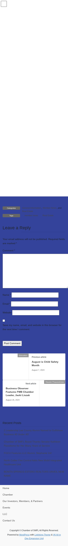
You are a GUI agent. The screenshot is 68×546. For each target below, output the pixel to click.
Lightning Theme (43, 535)
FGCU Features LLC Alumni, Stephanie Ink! (28, 453)
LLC (5, 514)
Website (7, 312)
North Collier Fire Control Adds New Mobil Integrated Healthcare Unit (33, 462)
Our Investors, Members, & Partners (23, 501)
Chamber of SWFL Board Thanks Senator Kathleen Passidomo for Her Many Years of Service (32, 443)
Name (7, 294)
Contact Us (9, 520)
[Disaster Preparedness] (52, 393)
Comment (9, 250)
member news (31, 215)
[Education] (16, 366)
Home (6, 488)
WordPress (24, 535)
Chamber (8, 494)
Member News (49, 208)
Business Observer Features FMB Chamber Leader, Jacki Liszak (20, 392)
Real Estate (27, 211)
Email (6, 303)
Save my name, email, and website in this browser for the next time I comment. (32, 327)
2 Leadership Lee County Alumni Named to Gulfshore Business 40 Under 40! (33, 432)
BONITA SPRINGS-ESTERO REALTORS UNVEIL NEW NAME (34, 473)
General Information (31, 208)
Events (6, 507)
